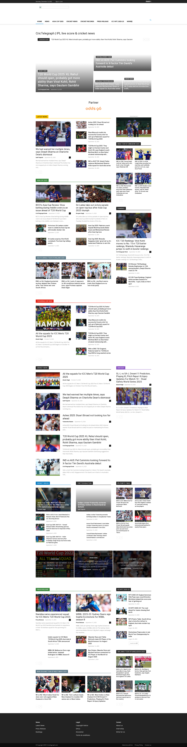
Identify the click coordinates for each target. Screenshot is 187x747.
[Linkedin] (149, 1)
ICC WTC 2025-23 (117, 21)
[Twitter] (150, 1)
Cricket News (71, 21)
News (47, 21)
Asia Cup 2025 (57, 21)
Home (39, 21)
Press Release (102, 21)
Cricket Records (87, 21)
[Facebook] (146, 1)
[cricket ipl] (93, 109)
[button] (150, 20)
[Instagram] (147, 1)
